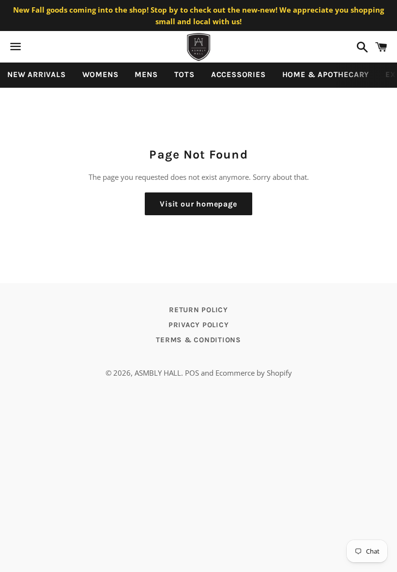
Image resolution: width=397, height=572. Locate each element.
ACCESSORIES (238, 74)
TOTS (184, 74)
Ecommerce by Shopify (253, 373)
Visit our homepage (198, 203)
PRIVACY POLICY (198, 324)
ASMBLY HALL (158, 373)
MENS (146, 74)
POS (192, 373)
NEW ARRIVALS (36, 74)
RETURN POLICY (198, 309)
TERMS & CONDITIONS (198, 339)
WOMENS (100, 74)
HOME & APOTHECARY (325, 74)
